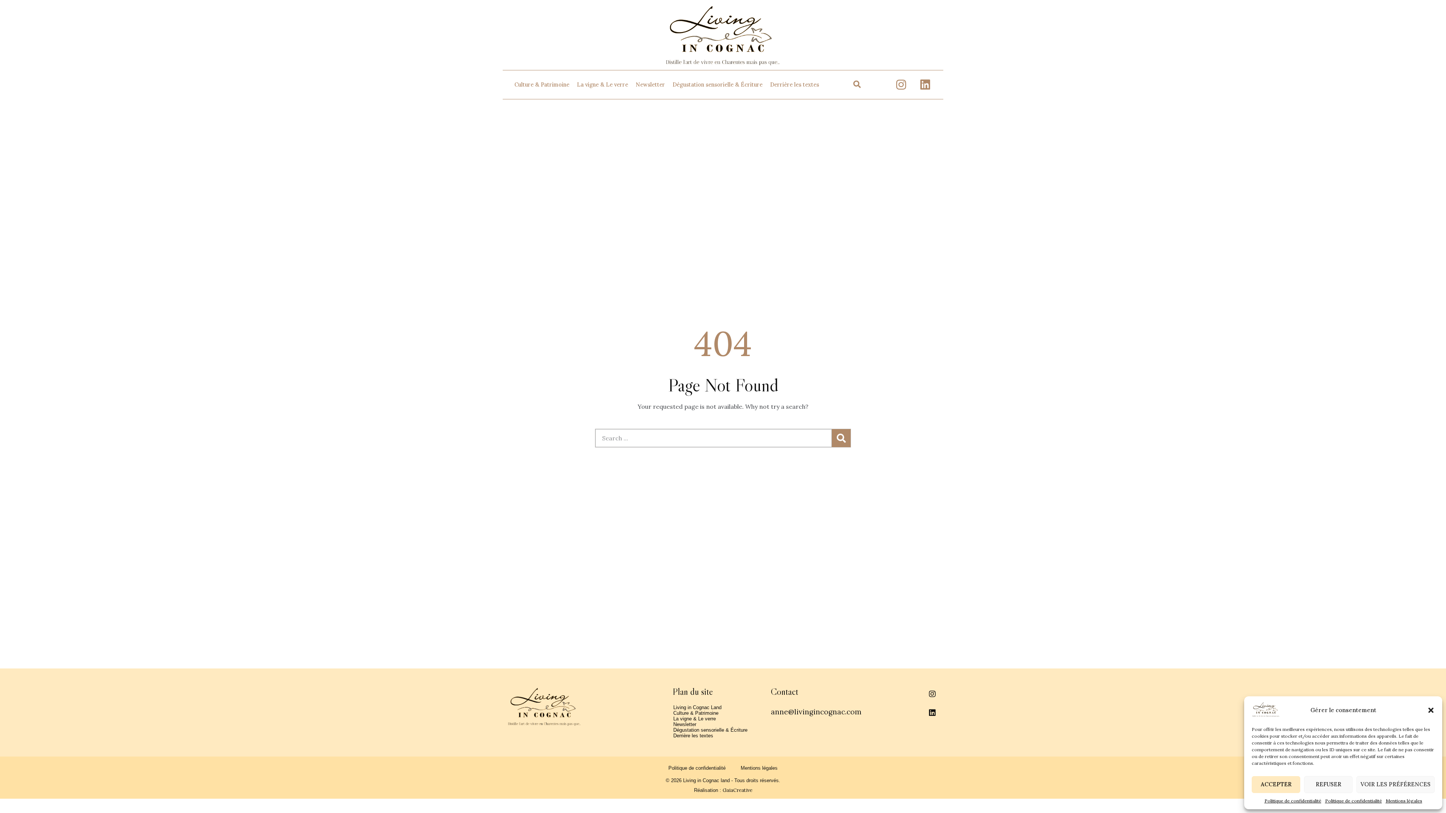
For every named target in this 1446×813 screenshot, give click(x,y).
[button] (1431, 710)
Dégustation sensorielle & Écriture (718, 84)
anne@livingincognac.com (816, 711)
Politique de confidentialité (1292, 801)
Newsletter (650, 84)
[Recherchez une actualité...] (857, 84)
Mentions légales (1404, 801)
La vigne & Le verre (602, 84)
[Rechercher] (841, 438)
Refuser (1328, 784)
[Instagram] (901, 85)
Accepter (1276, 784)
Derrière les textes (794, 84)
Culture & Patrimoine (541, 84)
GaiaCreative (737, 790)
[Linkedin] (925, 85)
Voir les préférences (1396, 784)
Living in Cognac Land (697, 707)
